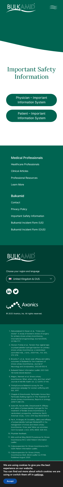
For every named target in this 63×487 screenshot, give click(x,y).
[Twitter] (16, 291)
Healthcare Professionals (25, 164)
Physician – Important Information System (31, 100)
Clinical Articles (19, 170)
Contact (15, 202)
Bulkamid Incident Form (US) (27, 222)
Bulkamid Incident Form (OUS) (28, 229)
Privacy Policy (19, 209)
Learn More (17, 184)
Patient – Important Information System (32, 116)
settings (38, 474)
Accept (10, 481)
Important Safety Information (27, 215)
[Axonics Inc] (22, 305)
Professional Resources (24, 177)
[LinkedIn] (9, 291)
